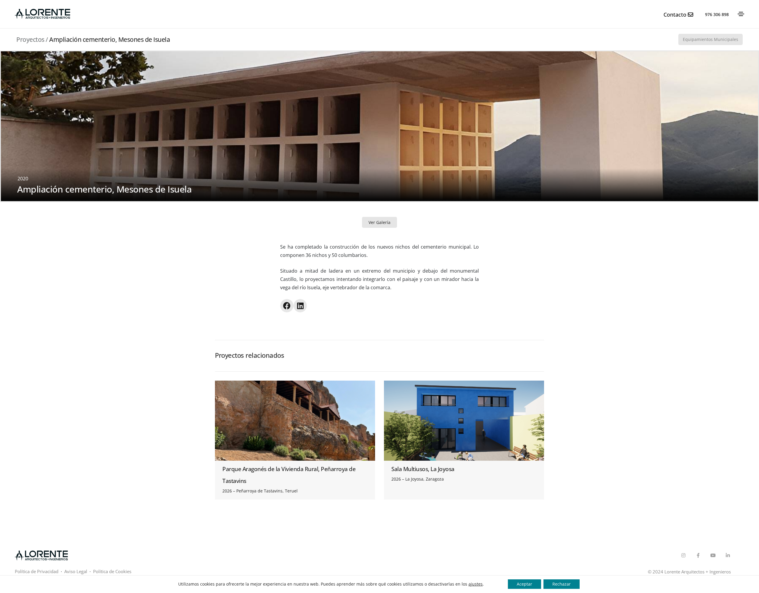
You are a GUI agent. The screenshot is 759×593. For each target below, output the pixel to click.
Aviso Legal (76, 571)
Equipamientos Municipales (710, 39)
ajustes (475, 584)
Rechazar (561, 584)
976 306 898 (717, 14)
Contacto (676, 15)
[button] (287, 305)
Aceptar (524, 584)
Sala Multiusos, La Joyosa (423, 469)
